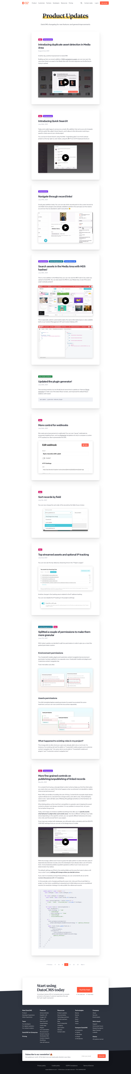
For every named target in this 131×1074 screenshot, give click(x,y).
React (76, 1019)
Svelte (77, 1021)
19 (62, 964)
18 (58, 964)
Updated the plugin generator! (55, 381)
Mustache (63, 435)
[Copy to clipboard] (91, 399)
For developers (26, 1024)
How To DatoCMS (62, 1023)
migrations (60, 878)
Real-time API (44, 1021)
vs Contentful (78, 1030)
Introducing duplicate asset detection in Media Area (64, 46)
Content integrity (44, 1038)
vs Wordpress (79, 1038)
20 (66, 964)
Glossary (59, 1029)
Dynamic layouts (44, 1034)
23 (78, 964)
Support (95, 1024)
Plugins (42, 1027)
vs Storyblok (78, 1034)
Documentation (61, 1015)
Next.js (77, 1013)
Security (95, 1015)
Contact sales (88, 3)
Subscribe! (102, 1056)
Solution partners (62, 1019)
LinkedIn (95, 1032)
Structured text (44, 1032)
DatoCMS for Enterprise (30, 1032)
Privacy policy (41, 1065)
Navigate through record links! (55, 196)
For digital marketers (28, 1026)
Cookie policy (56, 1065)
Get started (104, 3)
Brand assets (96, 1017)
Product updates (62, 1013)
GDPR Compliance (71, 1065)
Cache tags (43, 1025)
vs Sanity (77, 1032)
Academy (60, 1025)
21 (70, 964)
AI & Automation (44, 1029)
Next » (83, 964)
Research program (98, 1028)
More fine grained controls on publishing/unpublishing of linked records (61, 777)
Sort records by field (49, 497)
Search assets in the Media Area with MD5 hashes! (61, 268)
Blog (58, 1021)
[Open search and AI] (81, 3)
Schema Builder (44, 1013)
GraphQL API (43, 1015)
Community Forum (98, 1026)
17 (55, 964)
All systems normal (98, 1039)
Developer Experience (28, 1015)
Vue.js (76, 1023)
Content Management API (46, 878)
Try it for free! (84, 990)
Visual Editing (44, 1023)
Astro (76, 1017)
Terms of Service (88, 1065)
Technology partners (63, 1017)
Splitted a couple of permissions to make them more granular (64, 633)
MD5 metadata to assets (69, 59)
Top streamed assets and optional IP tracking (63, 554)
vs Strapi (77, 1036)
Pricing (24, 1036)
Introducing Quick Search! (53, 121)
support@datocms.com (51, 1069)
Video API (42, 1019)
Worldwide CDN (44, 1036)
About (94, 1013)
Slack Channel (97, 1030)
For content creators (28, 1028)
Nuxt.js (77, 1015)
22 (74, 964)
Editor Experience (27, 1017)
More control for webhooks (53, 425)
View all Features (44, 1042)
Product (24, 1013)
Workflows (43, 1040)
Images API (43, 1017)
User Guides (60, 1027)
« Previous (49, 964)
